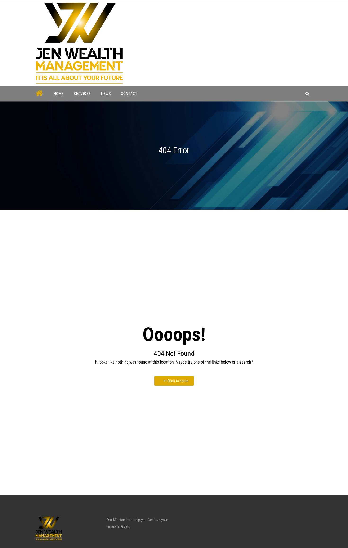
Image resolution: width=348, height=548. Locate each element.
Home (59, 93)
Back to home (178, 381)
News (106, 93)
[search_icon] (307, 93)
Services (82, 93)
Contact (129, 93)
